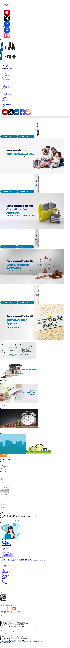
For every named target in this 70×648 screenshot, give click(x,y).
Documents (4, 547)
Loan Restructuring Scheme (6, 545)
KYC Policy (4, 549)
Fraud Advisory (4, 550)
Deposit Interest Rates (5, 543)
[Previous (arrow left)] (0, 647)
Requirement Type (3, 622)
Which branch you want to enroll (5, 638)
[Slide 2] (1, 118)
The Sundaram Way (5, 542)
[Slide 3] (2, 118)
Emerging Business (7, 79)
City (1, 618)
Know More (2, 383)
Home (3, 569)
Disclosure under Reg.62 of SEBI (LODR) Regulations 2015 (13, 96)
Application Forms (7, 90)
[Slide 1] (0, 118)
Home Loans (6, 65)
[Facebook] (22, 114)
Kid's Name (2, 631)
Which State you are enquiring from (6, 637)
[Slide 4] (3, 118)
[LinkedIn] (16, 114)
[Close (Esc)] (0, 646)
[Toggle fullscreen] (2, 646)
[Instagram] (28, 114)
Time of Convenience (3, 511)
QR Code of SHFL (5, 546)
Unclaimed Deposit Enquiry (8, 91)
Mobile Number (3, 619)
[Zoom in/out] (3, 646)
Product (1, 621)
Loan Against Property (7, 84)
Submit (2, 519)
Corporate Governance (7, 94)
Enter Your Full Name (4, 616)
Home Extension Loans (5, 575)
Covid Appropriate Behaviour (6, 552)
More (1, 561)
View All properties (3, 469)
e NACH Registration (7, 104)
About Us (3, 106)
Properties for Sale (5, 100)
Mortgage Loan (4, 583)
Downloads (4, 99)
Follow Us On (4, 108)
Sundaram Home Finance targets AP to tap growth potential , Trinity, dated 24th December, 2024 (16, 559)
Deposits (3, 88)
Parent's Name (2, 633)
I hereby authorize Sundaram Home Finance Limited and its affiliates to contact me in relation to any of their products (19, 516)
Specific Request (3, 624)
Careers (3, 107)
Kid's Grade (2, 632)
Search (2, 468)
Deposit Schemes (6, 89)
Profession (2, 635)
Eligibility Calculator (7, 87)
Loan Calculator (4, 577)
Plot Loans (5, 66)
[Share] (1, 646)
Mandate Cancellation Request (6, 555)
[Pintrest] (11, 114)
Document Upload (7, 103)
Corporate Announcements (8, 95)
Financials (5, 93)
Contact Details (6, 98)
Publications (6, 97)
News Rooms (4, 581)
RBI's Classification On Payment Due (8, 556)
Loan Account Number (4, 623)
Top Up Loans (6, 71)
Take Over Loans (6, 75)
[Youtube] (5, 114)
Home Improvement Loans (8, 70)
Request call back (4, 509)
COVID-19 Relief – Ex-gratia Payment (8, 553)
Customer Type (3, 620)
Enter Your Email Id (3, 617)
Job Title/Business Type (4, 636)
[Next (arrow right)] (1, 647)
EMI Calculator (6, 86)
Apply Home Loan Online (6, 548)
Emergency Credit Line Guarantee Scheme (8, 554)
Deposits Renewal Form (6, 551)
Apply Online (4, 105)
